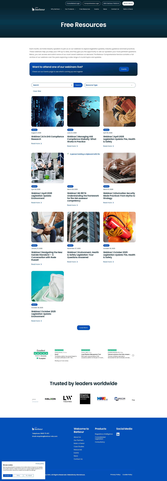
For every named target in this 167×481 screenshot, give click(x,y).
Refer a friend (79, 443)
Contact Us (78, 459)
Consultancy (100, 442)
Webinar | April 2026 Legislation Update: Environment (41, 196)
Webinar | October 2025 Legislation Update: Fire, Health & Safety (119, 255)
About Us (77, 437)
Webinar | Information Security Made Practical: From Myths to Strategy (119, 196)
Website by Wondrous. (76, 475)
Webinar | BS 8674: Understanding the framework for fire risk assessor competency (83, 197)
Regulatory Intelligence (104, 434)
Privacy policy (40, 463)
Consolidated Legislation (100, 438)
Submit (84, 91)
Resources (78, 450)
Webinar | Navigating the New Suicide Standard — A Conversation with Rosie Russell (46, 256)
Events (76, 453)
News (76, 456)
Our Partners (79, 440)
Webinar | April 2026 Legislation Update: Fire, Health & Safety (119, 139)
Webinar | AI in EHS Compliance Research (47, 137)
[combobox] (52, 85)
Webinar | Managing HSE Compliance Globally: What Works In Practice (81, 139)
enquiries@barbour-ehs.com (47, 436)
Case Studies (79, 446)
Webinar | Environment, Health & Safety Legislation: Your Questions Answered (83, 255)
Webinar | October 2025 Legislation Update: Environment (43, 314)
